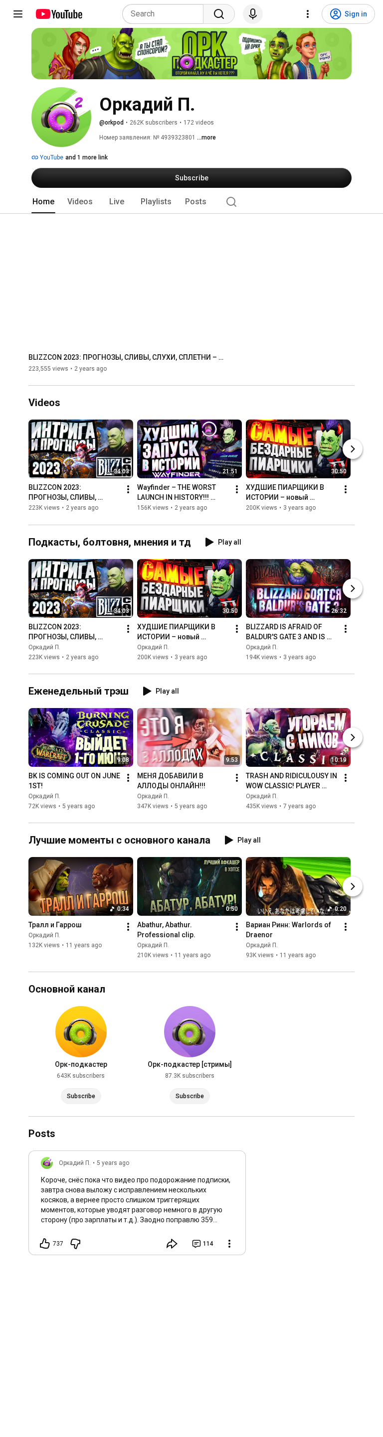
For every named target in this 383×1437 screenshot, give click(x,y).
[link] (137, 1206)
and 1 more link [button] (86, 157)
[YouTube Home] (58, 14)
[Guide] (18, 14)
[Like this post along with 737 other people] (45, 1244)
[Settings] (308, 14)
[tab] (43, 202)
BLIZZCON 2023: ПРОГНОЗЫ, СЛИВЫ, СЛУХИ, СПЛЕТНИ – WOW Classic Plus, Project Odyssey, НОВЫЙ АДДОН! (128, 357)
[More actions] (128, 490)
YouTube (50, 157)
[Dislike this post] (75, 1244)
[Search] (219, 14)
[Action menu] (229, 1244)
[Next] (353, 449)
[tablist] (191, 202)
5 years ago (113, 1162)
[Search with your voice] (253, 14)
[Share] (172, 1244)
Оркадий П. (44, 647)
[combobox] (166, 14)
